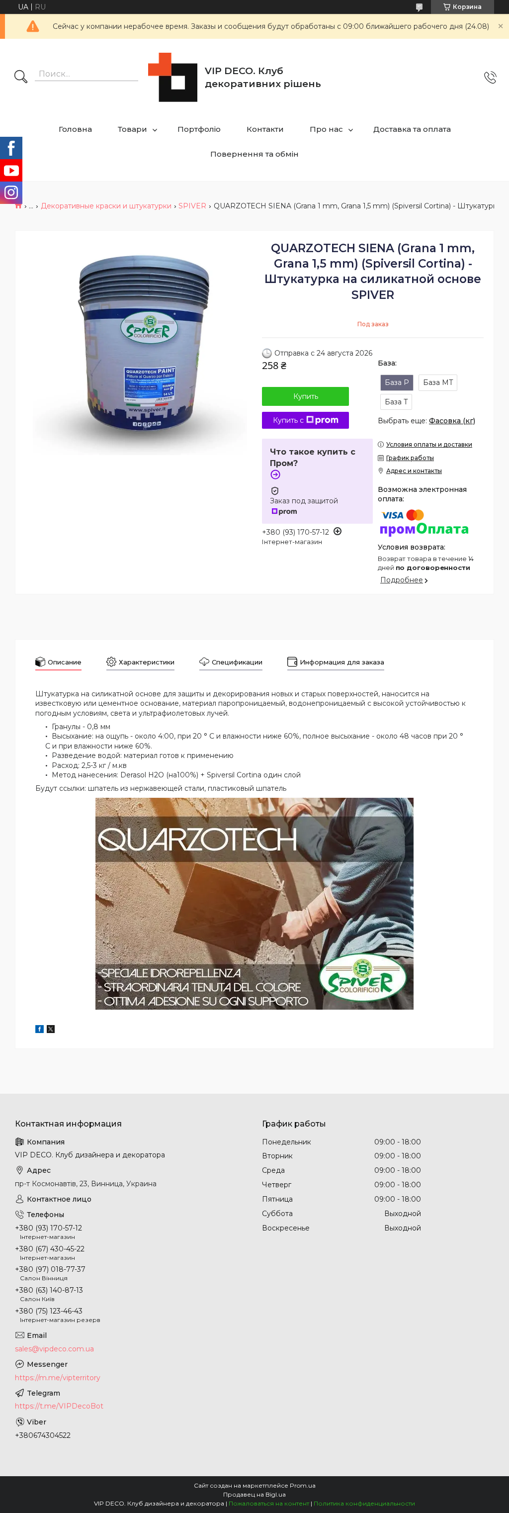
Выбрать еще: (426, 420)
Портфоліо (199, 129)
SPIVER (192, 205)
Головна (75, 129)
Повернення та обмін (254, 154)
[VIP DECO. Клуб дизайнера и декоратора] (172, 77)
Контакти (265, 129)
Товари (132, 129)
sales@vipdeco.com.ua (54, 1348)
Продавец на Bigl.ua (254, 1494)
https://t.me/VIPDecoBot (59, 1406)
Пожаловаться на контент (269, 1503)
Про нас (326, 129)
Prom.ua (303, 1485)
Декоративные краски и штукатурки (106, 205)
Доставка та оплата (412, 129)
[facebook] (39, 1030)
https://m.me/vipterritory (57, 1377)
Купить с (288, 420)
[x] (51, 1030)
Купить (305, 396)
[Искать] (21, 77)
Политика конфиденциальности (364, 1503)
